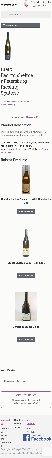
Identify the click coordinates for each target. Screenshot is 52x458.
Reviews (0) (32, 116)
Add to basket (26, 211)
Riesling (11, 104)
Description (18, 116)
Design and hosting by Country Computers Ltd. (23, 452)
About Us (18, 420)
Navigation (11, 25)
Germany (15, 101)
